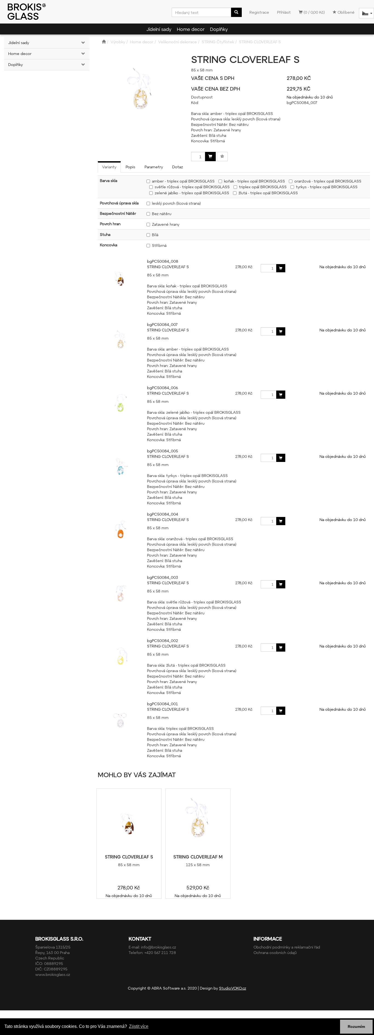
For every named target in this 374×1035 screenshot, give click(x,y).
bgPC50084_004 (162, 514)
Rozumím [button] (356, 1026)
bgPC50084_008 (162, 261)
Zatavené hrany (165, 224)
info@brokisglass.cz (158, 947)
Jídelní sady (158, 29)
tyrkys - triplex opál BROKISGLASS (327, 186)
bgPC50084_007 (162, 324)
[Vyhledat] (236, 12)
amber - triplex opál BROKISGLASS (183, 181)
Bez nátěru (161, 213)
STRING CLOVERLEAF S (168, 266)
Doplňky (219, 29)
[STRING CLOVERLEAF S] (129, 822)
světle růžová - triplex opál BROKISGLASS (192, 186)
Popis (130, 166)
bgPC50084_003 (162, 577)
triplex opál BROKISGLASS (263, 186)
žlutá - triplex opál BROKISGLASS (268, 192)
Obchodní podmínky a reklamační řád (287, 947)
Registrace (259, 12)
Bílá (155, 234)
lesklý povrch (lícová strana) (176, 203)
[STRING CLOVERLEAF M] (198, 822)
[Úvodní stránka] (104, 41)
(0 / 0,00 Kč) (314, 12)
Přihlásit (284, 12)
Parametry (154, 166)
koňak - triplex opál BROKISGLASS (254, 181)
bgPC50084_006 (162, 387)
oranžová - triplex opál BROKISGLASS (327, 181)
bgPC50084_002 (162, 640)
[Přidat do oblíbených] (222, 156)
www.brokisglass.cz (52, 974)
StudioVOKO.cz (232, 988)
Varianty (109, 166)
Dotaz (177, 166)
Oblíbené (345, 12)
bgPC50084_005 (162, 451)
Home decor (191, 29)
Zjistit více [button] (138, 1026)
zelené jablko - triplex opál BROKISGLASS (192, 192)
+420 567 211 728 (160, 952)
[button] (82, 42)
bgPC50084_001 (162, 703)
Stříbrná (159, 245)
